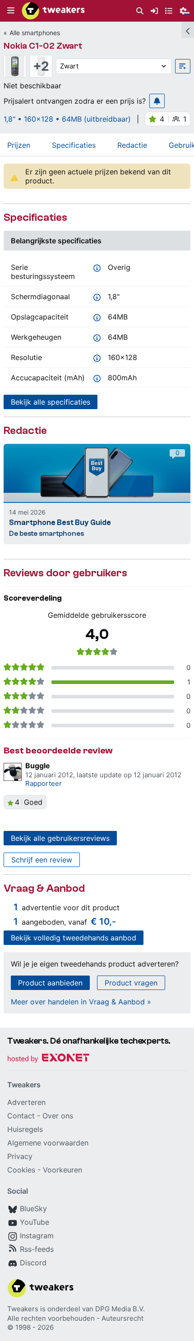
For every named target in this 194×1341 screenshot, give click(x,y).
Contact (21, 1115)
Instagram (37, 1235)
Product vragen (131, 982)
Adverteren (26, 1102)
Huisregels (25, 1129)
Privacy (19, 1156)
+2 (41, 66)
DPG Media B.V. (120, 1309)
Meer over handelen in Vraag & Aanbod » (81, 1001)
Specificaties (74, 145)
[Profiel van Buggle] (13, 772)
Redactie (132, 145)
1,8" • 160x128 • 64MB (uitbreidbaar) (67, 118)
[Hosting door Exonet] (48, 1059)
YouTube (34, 1222)
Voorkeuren (62, 1169)
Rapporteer (43, 783)
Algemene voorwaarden (47, 1142)
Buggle (37, 765)
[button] (11, 11)
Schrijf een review (41, 859)
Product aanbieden (50, 982)
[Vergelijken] (182, 66)
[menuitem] (140, 11)
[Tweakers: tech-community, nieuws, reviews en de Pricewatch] (53, 11)
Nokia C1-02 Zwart (43, 46)
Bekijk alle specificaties (50, 401)
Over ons (57, 1115)
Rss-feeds (37, 1249)
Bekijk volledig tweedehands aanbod (73, 937)
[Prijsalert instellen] (157, 101)
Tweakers (22, 1309)
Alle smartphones (34, 32)
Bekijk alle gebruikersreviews (60, 838)
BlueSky (33, 1208)
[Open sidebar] (187, 30)
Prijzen (18, 145)
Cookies (21, 1169)
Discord (33, 1262)
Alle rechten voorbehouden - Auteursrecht (75, 1318)
